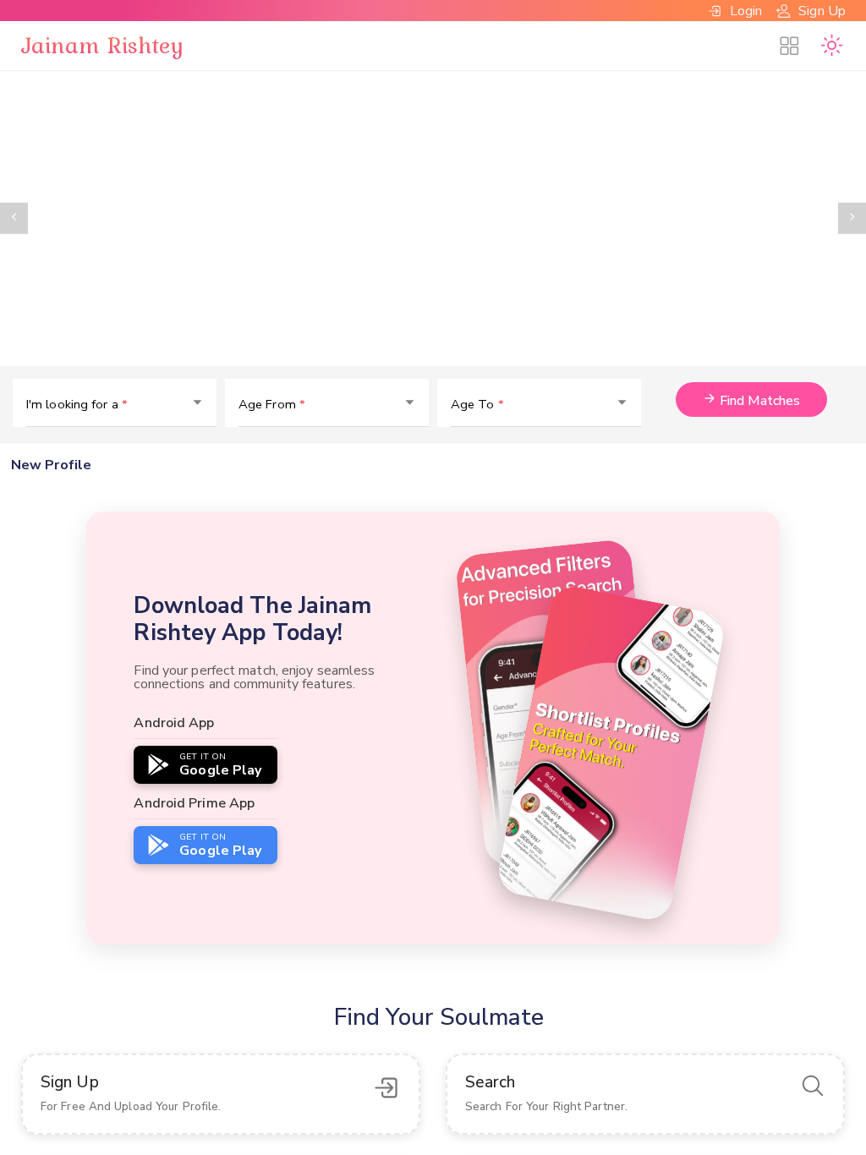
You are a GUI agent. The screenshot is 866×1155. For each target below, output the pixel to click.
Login (746, 11)
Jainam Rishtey (102, 45)
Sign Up (822, 11)
